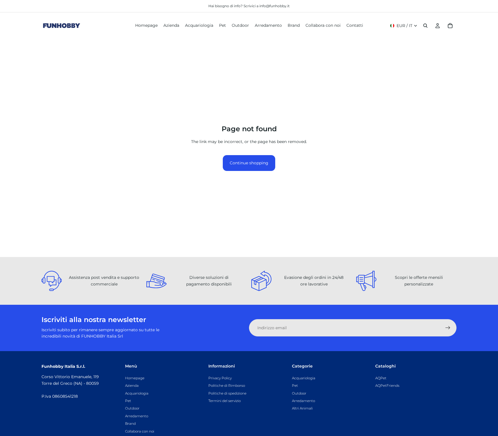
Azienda (132, 385)
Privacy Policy (220, 378)
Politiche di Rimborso (226, 385)
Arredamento (136, 416)
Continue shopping (249, 162)
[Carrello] (450, 25)
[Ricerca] (425, 25)
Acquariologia (136, 393)
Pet (128, 401)
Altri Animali (302, 408)
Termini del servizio (224, 401)
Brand (130, 423)
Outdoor (132, 408)
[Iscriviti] (448, 328)
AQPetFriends (387, 385)
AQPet (380, 378)
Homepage (134, 378)
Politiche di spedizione (227, 393)
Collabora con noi (139, 431)
